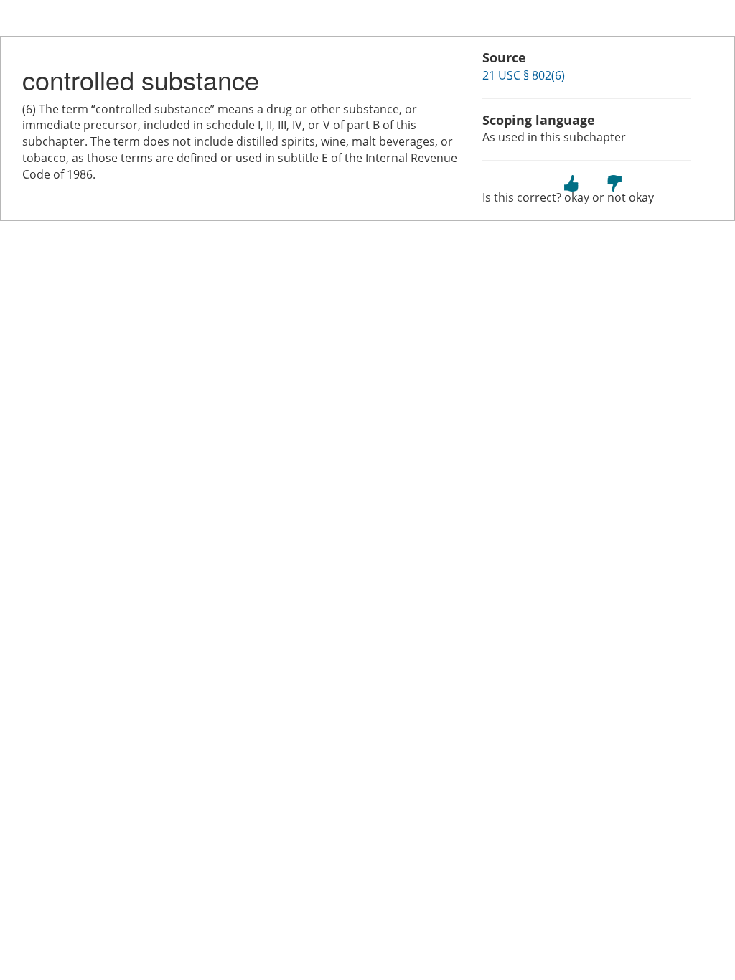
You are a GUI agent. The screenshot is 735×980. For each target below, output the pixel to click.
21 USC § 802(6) (523, 75)
